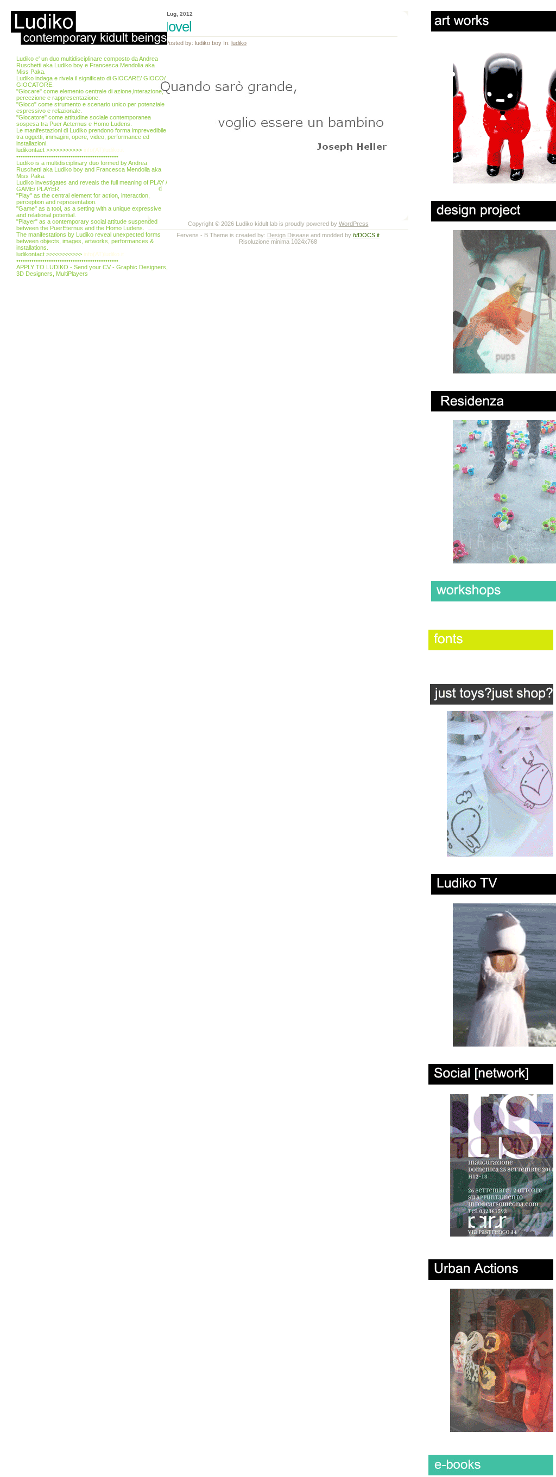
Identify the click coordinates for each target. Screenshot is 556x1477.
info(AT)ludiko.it (104, 150)
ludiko (239, 43)
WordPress (354, 223)
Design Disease (288, 235)
